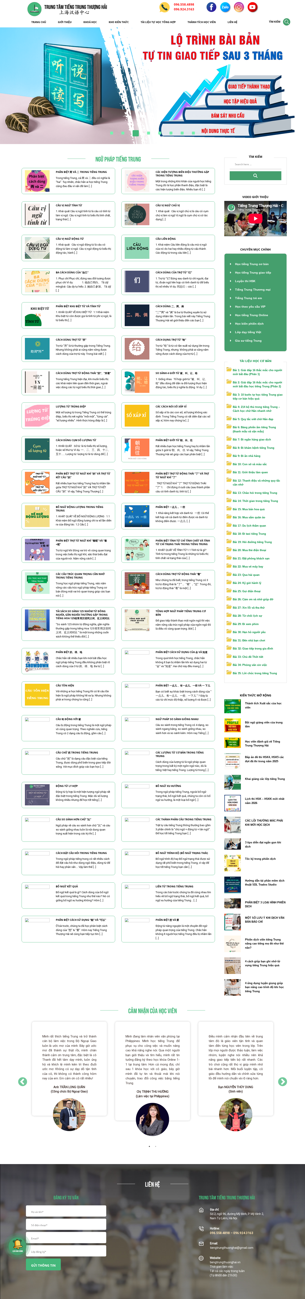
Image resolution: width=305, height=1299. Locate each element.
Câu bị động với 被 (68, 719)
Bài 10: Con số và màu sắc (250, 464)
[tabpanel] (69, 1079)
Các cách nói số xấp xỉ (171, 406)
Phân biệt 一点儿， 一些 (170, 507)
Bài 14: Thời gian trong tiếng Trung (255, 501)
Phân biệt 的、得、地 (69, 652)
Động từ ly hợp (67, 786)
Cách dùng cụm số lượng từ (76, 440)
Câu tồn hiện (65, 685)
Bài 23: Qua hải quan (246, 574)
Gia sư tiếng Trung (248, 340)
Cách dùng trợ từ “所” (71, 339)
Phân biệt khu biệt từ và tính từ (78, 306)
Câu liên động (166, 239)
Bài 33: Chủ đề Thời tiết (248, 656)
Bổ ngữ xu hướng (168, 786)
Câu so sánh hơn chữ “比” (73, 819)
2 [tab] (156, 1146)
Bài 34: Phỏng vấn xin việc (250, 665)
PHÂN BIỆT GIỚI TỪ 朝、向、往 (174, 440)
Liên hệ (232, 22)
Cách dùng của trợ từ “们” (174, 272)
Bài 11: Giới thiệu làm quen (250, 472)
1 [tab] (149, 1146)
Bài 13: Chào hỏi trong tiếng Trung (255, 492)
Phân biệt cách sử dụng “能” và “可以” (81, 920)
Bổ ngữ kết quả (67, 886)
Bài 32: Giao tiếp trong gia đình (253, 648)
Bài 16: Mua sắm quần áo (249, 517)
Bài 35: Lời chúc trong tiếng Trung (255, 673)
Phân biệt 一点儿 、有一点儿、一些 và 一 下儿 (183, 685)
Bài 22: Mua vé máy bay (248, 566)
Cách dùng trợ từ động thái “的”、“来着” (83, 373)
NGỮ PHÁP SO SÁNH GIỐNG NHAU (177, 719)
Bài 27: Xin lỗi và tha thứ (249, 607)
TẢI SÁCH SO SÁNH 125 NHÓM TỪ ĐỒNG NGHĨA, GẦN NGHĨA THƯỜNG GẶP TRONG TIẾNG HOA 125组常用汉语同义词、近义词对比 (83, 614)
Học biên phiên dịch (249, 323)
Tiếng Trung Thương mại (252, 289)
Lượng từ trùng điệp (71, 406)
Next (282, 1081)
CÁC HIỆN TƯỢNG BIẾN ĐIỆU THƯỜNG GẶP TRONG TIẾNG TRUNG (182, 173)
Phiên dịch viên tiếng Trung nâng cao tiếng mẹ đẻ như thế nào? (264, 943)
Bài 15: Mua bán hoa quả (249, 509)
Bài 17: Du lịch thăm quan (249, 525)
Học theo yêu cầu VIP (249, 306)
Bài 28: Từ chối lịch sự (247, 615)
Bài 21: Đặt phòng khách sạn (251, 558)
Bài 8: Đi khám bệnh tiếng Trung (253, 447)
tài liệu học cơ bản (255, 361)
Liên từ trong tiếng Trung (174, 886)
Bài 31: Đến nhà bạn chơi (249, 640)
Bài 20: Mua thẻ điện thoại (249, 550)
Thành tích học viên (202, 22)
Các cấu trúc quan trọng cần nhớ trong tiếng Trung (80, 575)
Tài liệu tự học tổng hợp (158, 22)
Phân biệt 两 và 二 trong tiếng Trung (81, 172)
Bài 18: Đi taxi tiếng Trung (249, 533)
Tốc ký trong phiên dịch (260, 858)
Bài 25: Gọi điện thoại (247, 591)
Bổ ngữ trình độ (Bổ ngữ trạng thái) (182, 853)
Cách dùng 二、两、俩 (170, 306)
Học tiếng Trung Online (251, 315)
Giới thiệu (65, 22)
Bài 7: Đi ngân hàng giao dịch (252, 439)
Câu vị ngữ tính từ (69, 205)
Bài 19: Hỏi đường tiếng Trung (252, 542)
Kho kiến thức (119, 22)
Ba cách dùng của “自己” (72, 272)
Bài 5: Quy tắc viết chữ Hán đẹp (253, 419)
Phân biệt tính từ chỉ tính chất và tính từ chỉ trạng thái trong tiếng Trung (183, 542)
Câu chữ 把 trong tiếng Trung (77, 752)
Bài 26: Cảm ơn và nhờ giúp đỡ (253, 599)
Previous (22, 1081)
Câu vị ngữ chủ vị (168, 205)
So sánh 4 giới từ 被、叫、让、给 (177, 373)
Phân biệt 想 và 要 (167, 920)
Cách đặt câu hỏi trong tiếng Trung (81, 853)
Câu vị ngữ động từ (70, 239)
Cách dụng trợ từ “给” (171, 339)
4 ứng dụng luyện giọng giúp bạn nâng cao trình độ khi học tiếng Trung (264, 987)
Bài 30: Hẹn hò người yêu (249, 632)
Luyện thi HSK (244, 281)
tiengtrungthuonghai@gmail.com (231, 1247)
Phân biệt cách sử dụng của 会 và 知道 (181, 652)
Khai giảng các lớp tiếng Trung (265, 778)
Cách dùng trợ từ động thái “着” (178, 574)
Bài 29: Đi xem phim (246, 624)
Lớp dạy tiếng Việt (247, 332)
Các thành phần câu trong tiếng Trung (183, 819)
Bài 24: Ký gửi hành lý (247, 583)
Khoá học (90, 22)
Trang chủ (38, 22)
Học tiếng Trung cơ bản (251, 264)
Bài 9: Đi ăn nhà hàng (246, 455)
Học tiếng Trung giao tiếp (252, 272)
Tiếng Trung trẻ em (248, 298)
